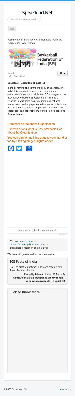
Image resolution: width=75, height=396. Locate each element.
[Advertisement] (37, 189)
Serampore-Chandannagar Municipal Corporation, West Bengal (35, 41)
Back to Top (65, 389)
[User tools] (63, 73)
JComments (63, 234)
